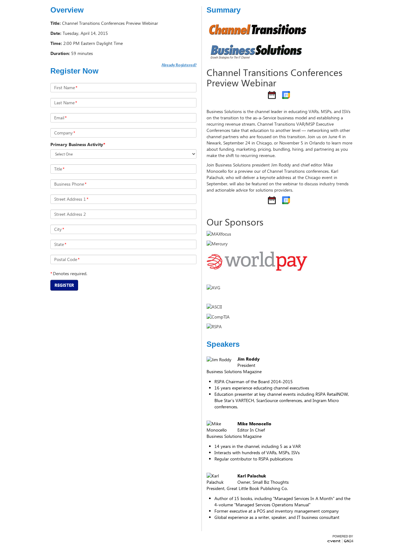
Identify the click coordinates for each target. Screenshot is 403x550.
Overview (67, 10)
